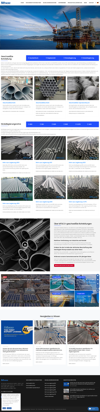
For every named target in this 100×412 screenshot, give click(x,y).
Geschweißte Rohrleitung (33, 2)
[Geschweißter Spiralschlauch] (83, 88)
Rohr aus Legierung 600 (11, 162)
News (85, 2)
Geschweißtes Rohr (42, 103)
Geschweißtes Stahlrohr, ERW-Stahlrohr (13, 111)
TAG (36, 409)
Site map (40, 409)
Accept (4, 408)
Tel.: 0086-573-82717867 (7, 391)
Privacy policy (5, 405)
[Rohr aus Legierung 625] (83, 148)
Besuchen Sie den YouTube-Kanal (64, 265)
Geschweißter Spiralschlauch (79, 103)
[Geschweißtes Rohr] (50, 88)
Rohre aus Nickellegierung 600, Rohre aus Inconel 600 (16, 172)
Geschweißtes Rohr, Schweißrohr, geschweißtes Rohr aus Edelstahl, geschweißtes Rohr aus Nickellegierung (49, 113)
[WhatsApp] (97, 275)
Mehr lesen (5, 363)
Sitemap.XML (45, 409)
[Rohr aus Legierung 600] (17, 148)
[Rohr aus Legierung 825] (50, 187)
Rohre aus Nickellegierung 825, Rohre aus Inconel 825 (49, 210)
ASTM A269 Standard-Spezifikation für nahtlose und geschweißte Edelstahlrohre (49, 349)
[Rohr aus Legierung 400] (17, 188)
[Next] (98, 27)
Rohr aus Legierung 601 (44, 162)
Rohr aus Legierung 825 (44, 202)
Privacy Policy (51, 409)
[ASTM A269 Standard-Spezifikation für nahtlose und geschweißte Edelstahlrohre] (50, 332)
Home (22, 2)
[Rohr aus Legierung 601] (50, 148)
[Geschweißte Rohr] (17, 88)
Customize (9, 408)
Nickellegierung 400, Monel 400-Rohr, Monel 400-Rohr (16, 212)
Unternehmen (62, 2)
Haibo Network (63, 409)
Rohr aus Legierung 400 (11, 203)
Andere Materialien (49, 396)
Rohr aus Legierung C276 (78, 202)
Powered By (57, 409)
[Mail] (97, 279)
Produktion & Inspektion (75, 2)
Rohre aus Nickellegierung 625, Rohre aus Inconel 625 (82, 171)
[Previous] (1, 27)
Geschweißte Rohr (9, 103)
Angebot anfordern (94, 409)
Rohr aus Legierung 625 (77, 162)
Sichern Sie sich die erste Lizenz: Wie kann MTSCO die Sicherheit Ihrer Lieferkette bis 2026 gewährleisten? (15, 350)
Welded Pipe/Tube (26, 409)
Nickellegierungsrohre (49, 2)
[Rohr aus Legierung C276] (83, 187)
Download (33, 409)
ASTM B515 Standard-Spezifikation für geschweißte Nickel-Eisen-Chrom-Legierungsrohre (81, 350)
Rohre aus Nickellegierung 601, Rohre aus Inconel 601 (49, 171)
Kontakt (91, 2)
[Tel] (97, 283)
